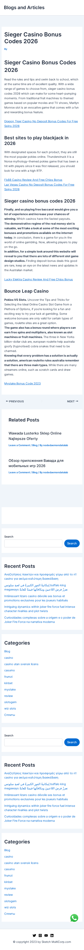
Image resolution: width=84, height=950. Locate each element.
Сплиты (9, 715)
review (8, 696)
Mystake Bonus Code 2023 (22, 383)
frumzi (8, 676)
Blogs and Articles (24, 7)
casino (8, 657)
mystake (10, 689)
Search (8, 536)
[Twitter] (34, 935)
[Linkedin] (52, 935)
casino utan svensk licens (21, 664)
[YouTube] (46, 935)
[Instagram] (40, 935)
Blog (35, 445)
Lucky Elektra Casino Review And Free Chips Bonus (38, 279)
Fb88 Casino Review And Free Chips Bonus (33, 180)
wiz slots (10, 708)
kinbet (8, 683)
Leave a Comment (19, 445)
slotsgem (10, 702)
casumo (9, 670)
